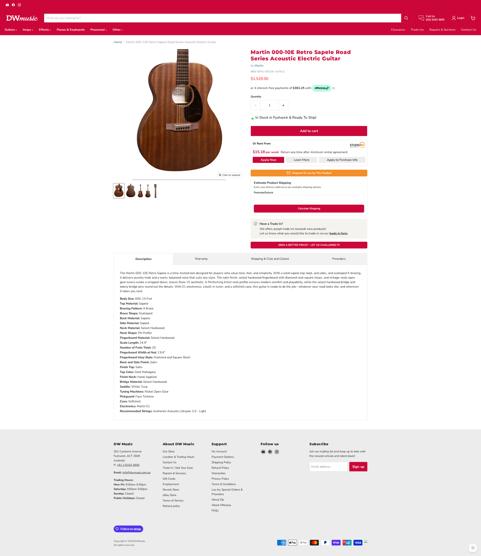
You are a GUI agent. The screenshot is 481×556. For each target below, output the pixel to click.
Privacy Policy (220, 479)
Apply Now (268, 160)
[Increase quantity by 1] (283, 105)
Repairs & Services (442, 30)
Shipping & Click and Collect (270, 259)
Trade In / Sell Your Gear (178, 468)
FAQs (215, 510)
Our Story (169, 451)
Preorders (339, 259)
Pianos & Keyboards (71, 30)
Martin (259, 66)
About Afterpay (221, 505)
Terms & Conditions (224, 484)
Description (143, 259)
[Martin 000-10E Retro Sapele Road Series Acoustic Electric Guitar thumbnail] (118, 190)
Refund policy (171, 506)
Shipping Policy (221, 462)
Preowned (97, 30)
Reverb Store (171, 489)
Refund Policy (220, 468)
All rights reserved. (124, 545)
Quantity (256, 96)
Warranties (218, 473)
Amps (27, 30)
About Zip (218, 499)
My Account (219, 451)
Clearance (398, 30)
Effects (44, 30)
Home (118, 42)
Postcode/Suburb (263, 192)
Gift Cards (169, 479)
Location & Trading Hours (178, 457)
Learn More (301, 160)
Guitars (10, 30)
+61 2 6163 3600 (128, 465)
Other (117, 30)
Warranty (201, 259)
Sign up (358, 466)
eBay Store (169, 495)
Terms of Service (173, 500)
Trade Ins (417, 30)
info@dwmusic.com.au (137, 472)
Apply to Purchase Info (342, 160)
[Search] (406, 18)
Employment (171, 484)
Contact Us (468, 30)
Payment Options (223, 457)
